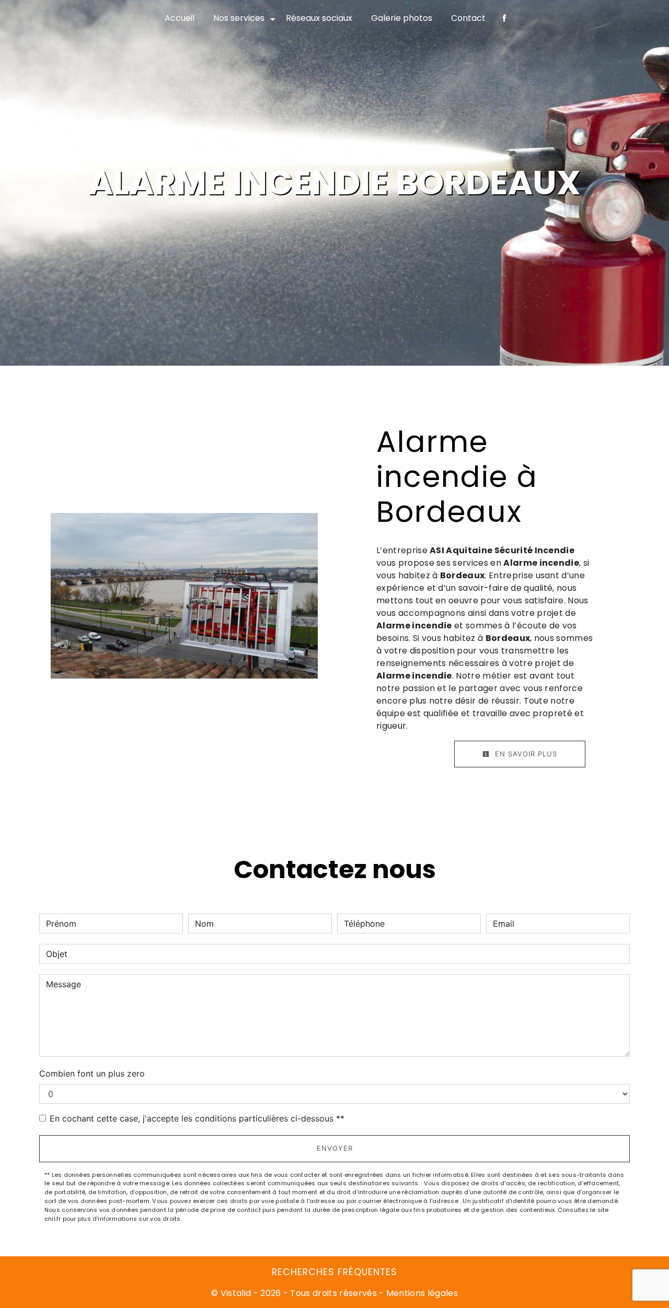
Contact (468, 18)
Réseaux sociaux (319, 18)
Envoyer (335, 1148)
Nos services (238, 18)
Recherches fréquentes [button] (334, 1272)
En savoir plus (524, 754)
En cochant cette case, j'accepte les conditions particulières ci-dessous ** (197, 1118)
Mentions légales (421, 1293)
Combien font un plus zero (92, 1073)
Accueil (179, 18)
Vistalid (236, 1293)
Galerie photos (401, 18)
